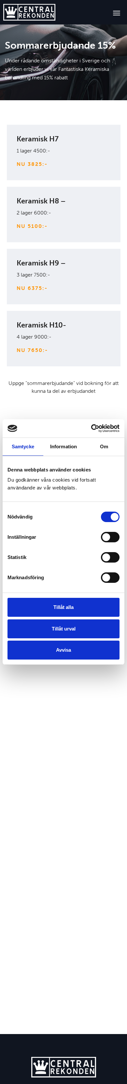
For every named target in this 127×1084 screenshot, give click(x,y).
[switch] (110, 537)
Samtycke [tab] (23, 446)
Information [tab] (63, 446)
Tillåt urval (64, 628)
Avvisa (63, 650)
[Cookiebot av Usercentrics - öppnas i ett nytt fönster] (91, 428)
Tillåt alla (63, 607)
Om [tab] (104, 446)
